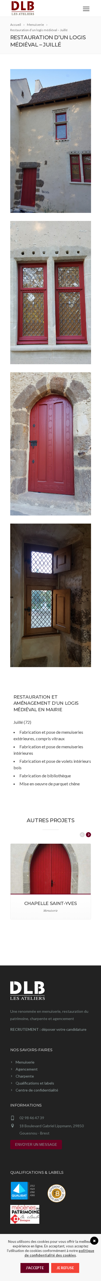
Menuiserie (25, 1062)
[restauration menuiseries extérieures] (50, 141)
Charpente (25, 1076)
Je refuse (65, 1268)
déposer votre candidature (63, 1029)
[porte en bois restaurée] (50, 444)
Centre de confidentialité (37, 1090)
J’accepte (35, 1268)
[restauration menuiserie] (50, 595)
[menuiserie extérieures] (50, 292)
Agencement (27, 1069)
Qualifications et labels (35, 1083)
